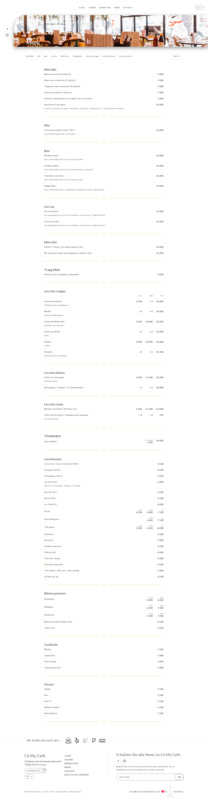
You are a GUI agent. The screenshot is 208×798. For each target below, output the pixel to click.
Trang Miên (77, 56)
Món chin (65, 56)
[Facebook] (7, 29)
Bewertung (105, 7)
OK (179, 777)
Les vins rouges (92, 56)
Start (82, 7)
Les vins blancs (109, 56)
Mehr (176, 56)
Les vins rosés (125, 56)
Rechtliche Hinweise (77, 775)
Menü (117, 7)
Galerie (92, 7)
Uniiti (181, 792)
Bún (45, 56)
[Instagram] (7, 35)
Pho (38, 56)
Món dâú (30, 56)
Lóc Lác (54, 56)
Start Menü (32, 38)
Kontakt (128, 7)
